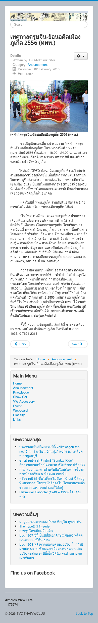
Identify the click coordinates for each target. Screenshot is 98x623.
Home (17, 383)
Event (17, 406)
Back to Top (84, 613)
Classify (19, 415)
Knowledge (21, 392)
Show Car (20, 397)
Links (17, 419)
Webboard (20, 410)
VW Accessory (24, 401)
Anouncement (38, 64)
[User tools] (81, 56)
